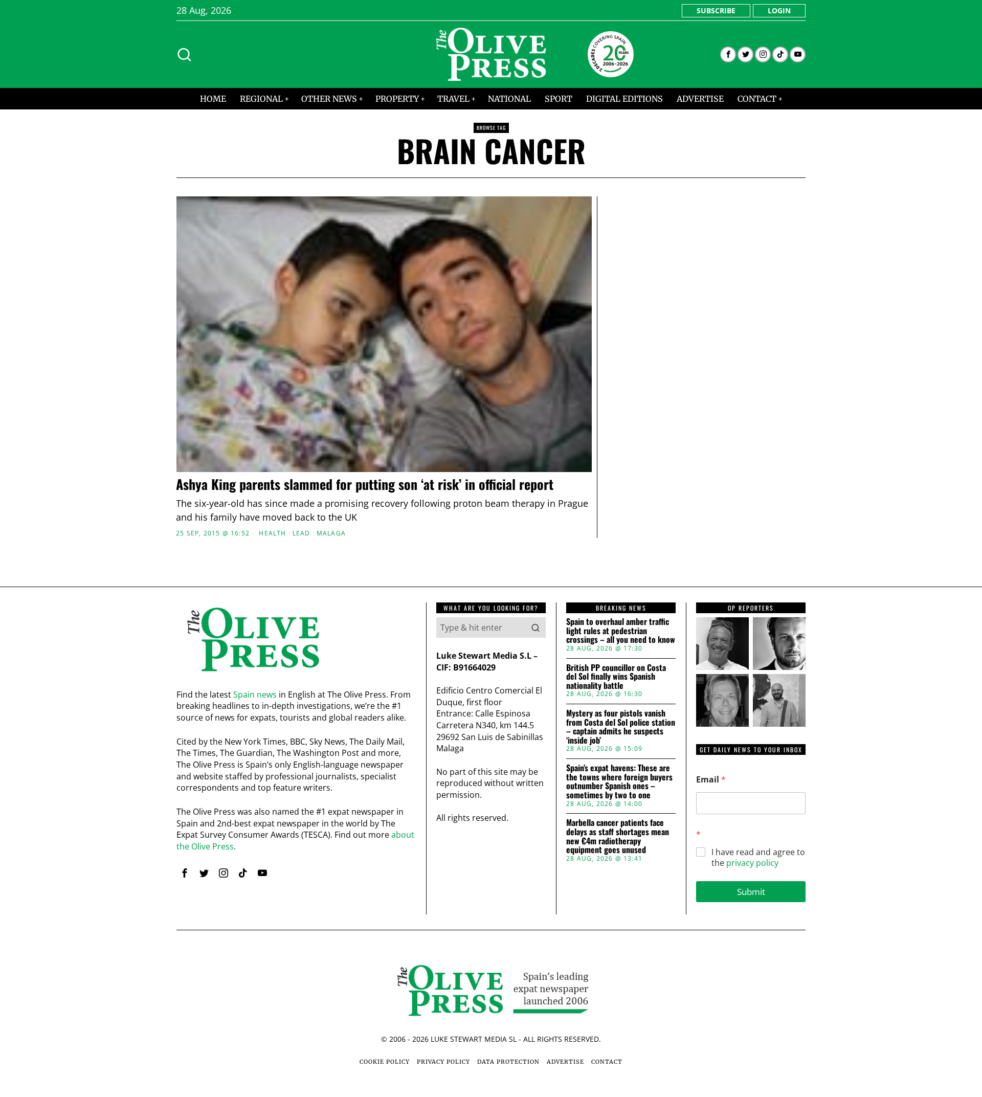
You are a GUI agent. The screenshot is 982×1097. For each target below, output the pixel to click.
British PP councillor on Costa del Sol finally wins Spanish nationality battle (616, 676)
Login (779, 10)
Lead (301, 533)
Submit (751, 892)
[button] (535, 627)
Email (711, 780)
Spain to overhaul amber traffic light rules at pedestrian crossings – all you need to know (620, 630)
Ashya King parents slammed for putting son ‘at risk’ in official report (364, 484)
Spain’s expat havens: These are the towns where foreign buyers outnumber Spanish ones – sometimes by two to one (619, 781)
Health (272, 533)
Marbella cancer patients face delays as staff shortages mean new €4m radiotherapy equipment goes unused (617, 836)
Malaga (331, 533)
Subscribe (716, 10)
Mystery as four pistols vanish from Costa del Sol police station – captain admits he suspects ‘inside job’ (620, 727)
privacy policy (752, 862)
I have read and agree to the (758, 857)
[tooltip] (728, 54)
